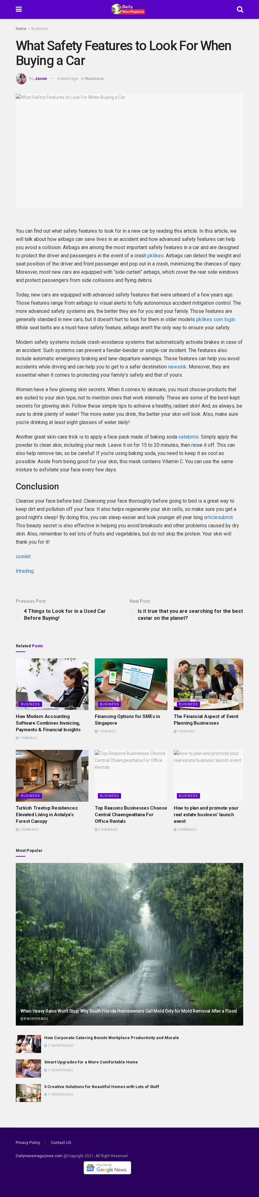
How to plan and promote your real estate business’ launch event (206, 814)
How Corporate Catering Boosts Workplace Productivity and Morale (111, 1037)
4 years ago (67, 78)
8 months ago (35, 1018)
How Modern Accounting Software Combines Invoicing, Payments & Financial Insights (48, 723)
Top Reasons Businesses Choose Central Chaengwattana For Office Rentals (131, 814)
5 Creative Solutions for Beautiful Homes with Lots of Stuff (101, 1086)
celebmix (188, 437)
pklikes (156, 256)
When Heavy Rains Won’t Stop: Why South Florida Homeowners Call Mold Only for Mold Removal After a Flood (129, 1011)
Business (39, 29)
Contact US (61, 1142)
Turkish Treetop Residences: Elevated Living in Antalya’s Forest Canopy (47, 814)
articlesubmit (218, 517)
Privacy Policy (28, 1142)
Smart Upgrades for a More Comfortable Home (91, 1062)
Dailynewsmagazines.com (39, 1156)
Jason (41, 78)
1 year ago (28, 738)
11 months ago (60, 1045)
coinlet (23, 557)
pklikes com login (215, 319)
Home (21, 29)
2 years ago (29, 829)
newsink (177, 367)
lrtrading (25, 571)
